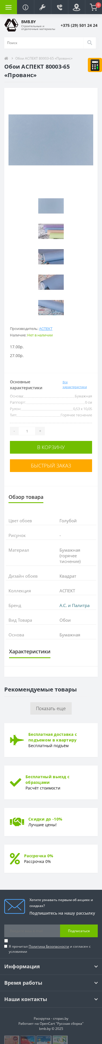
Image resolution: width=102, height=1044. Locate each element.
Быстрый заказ (51, 465)
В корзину (51, 447)
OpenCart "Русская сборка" (62, 1023)
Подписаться (79, 930)
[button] (42, 7)
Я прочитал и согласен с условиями (50, 949)
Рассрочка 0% (39, 855)
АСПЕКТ (45, 328)
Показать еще (51, 708)
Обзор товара (25, 496)
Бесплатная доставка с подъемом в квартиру (52, 737)
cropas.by (60, 1018)
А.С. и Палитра (75, 605)
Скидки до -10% (45, 819)
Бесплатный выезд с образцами (47, 779)
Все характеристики (75, 384)
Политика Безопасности (49, 946)
